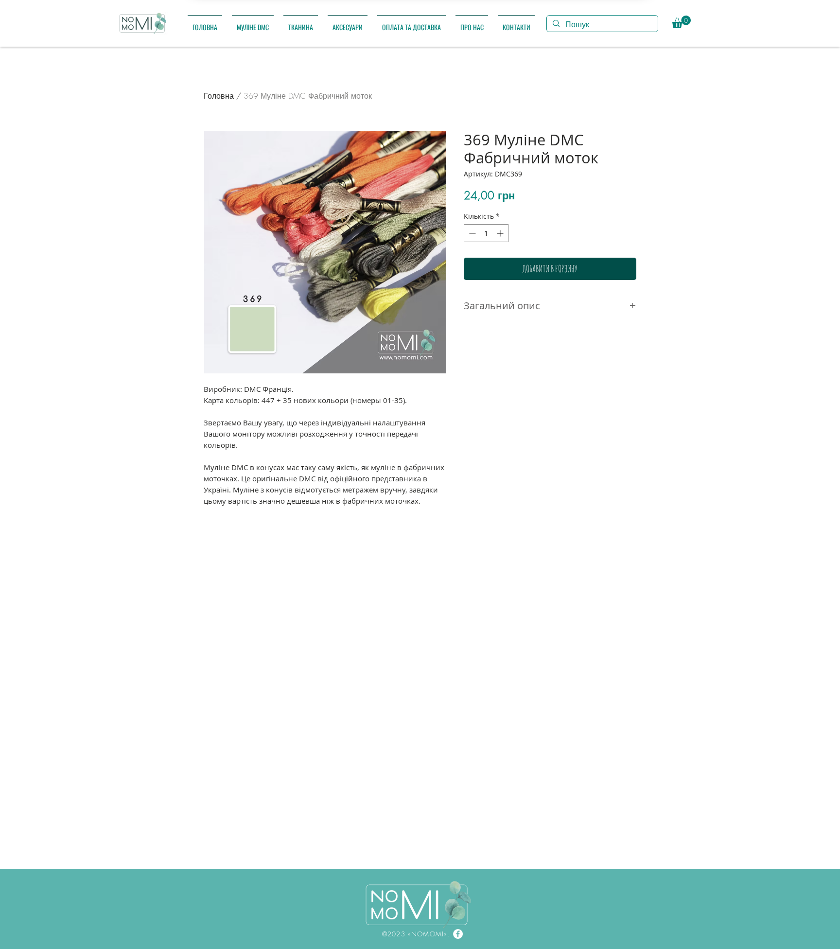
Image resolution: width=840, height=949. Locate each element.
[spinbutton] (486, 233)
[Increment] (501, 233)
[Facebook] (458, 934)
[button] (253, 22)
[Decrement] (471, 233)
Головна (219, 95)
